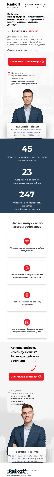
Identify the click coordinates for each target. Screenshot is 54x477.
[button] (27, 62)
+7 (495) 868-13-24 (35, 4)
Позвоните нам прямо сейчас (35, 7)
